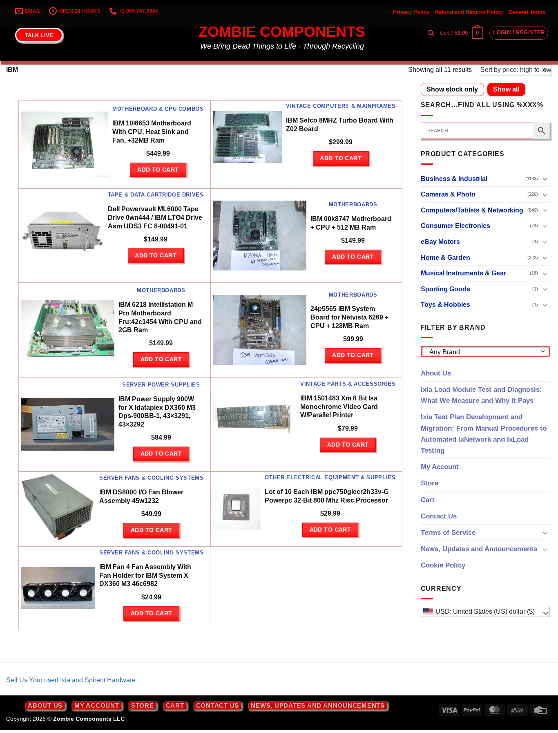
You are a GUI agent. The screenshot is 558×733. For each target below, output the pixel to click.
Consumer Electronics (455, 225)
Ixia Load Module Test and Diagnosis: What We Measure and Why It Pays (481, 395)
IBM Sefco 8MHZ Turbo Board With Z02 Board (339, 124)
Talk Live (39, 35)
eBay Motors (440, 241)
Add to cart (158, 169)
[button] (461, 33)
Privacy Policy (411, 12)
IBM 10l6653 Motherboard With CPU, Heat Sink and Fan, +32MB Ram (151, 132)
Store (429, 483)
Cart (428, 500)
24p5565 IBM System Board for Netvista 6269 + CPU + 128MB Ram (349, 317)
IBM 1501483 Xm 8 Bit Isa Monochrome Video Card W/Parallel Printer (339, 407)
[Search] (431, 33)
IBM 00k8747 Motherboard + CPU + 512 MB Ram (350, 223)
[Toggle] (545, 178)
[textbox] (483, 352)
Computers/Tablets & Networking (472, 210)
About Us (436, 373)
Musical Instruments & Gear (463, 273)
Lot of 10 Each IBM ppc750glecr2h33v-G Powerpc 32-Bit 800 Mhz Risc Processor (326, 496)
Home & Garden (445, 257)
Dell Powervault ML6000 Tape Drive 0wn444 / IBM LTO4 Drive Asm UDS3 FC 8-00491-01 (155, 218)
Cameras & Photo (448, 194)
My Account (440, 467)
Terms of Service (448, 532)
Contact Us (439, 516)
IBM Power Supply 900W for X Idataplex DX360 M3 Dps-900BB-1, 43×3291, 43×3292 (157, 412)
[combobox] (485, 351)
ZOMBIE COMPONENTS (282, 32)
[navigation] (485, 611)
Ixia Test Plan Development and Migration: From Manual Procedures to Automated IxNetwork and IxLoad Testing (484, 433)
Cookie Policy (443, 565)
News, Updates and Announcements (479, 549)
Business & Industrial (454, 178)
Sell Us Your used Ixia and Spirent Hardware (71, 680)
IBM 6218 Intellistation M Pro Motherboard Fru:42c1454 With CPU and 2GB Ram (160, 317)
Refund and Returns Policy (469, 12)
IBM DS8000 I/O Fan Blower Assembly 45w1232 (141, 496)
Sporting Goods (445, 289)
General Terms (527, 12)
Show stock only (452, 89)
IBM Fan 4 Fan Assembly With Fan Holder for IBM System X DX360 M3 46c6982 (145, 575)
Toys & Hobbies (445, 304)
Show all (506, 89)
